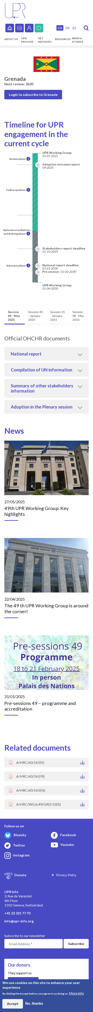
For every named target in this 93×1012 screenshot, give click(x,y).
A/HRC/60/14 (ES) (30, 762)
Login (29, 28)
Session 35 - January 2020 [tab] (35, 315)
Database (19, 28)
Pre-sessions (9, 28)
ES (74, 28)
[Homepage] (15, 10)
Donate (39, 28)
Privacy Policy (66, 875)
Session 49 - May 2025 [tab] (14, 315)
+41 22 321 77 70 (17, 913)
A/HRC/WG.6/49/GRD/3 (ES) (38, 804)
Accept (12, 1003)
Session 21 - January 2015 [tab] (57, 315)
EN (60, 28)
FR (67, 28)
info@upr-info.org (19, 921)
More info (76, 993)
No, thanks (34, 1003)
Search (86, 28)
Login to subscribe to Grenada (33, 94)
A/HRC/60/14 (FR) (30, 776)
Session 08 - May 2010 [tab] (78, 315)
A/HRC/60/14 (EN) (30, 790)
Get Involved (44, 40)
